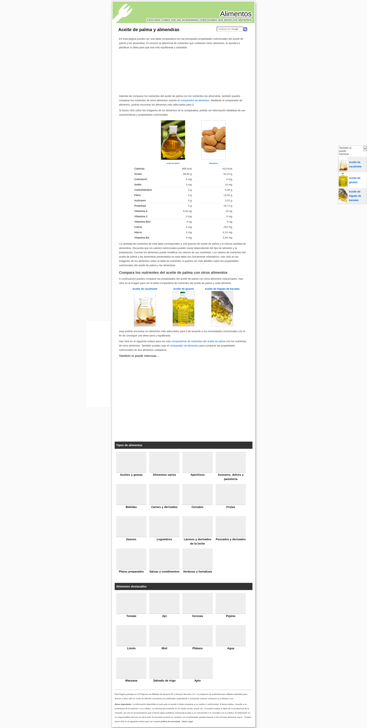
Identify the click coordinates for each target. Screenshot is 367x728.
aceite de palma (173, 163)
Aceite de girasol (183, 288)
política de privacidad (170, 721)
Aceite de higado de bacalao (222, 288)
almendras (213, 163)
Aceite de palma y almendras (148, 29)
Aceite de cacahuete (144, 288)
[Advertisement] (183, 71)
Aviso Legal (187, 721)
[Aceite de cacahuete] (145, 325)
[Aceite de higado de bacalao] (222, 325)
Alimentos (236, 14)
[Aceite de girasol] (183, 325)
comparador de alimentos (194, 100)
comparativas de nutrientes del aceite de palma (198, 341)
